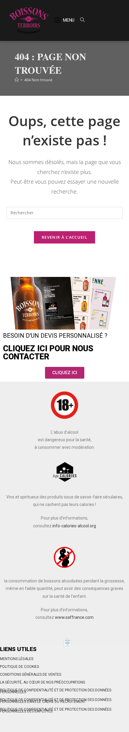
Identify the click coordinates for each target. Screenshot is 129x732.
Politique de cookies (19, 667)
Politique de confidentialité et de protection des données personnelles (55, 691)
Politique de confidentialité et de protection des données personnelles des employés (55, 710)
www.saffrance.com (74, 617)
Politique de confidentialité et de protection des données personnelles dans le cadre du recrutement (55, 701)
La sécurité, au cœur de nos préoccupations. (43, 682)
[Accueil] (17, 79)
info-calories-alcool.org (74, 525)
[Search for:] (80, 20)
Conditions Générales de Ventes (30, 674)
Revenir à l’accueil (64, 237)
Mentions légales (16, 659)
